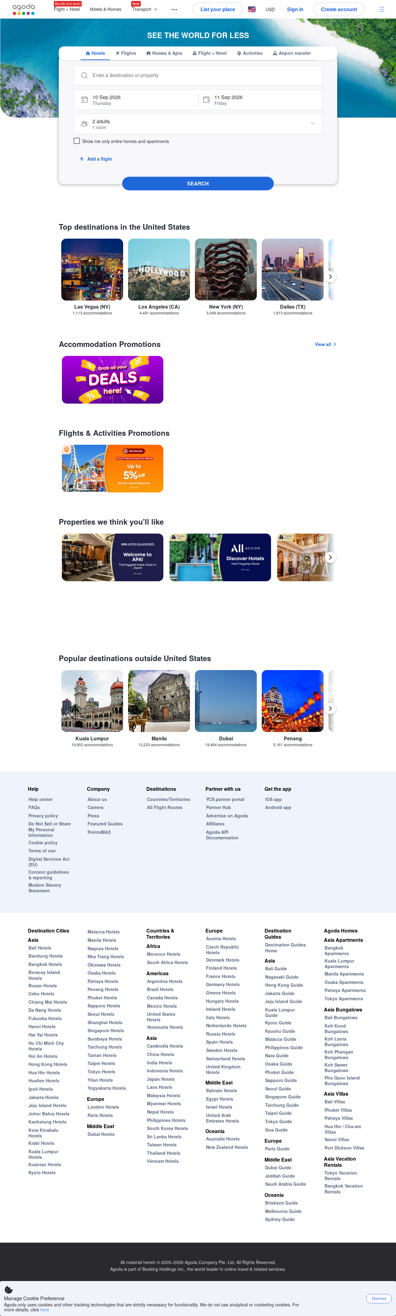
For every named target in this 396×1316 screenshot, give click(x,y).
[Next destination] (330, 276)
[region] (198, 279)
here (44, 1309)
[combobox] (204, 75)
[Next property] (330, 557)
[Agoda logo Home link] (24, 9)
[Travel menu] (171, 9)
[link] (112, 380)
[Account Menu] (382, 9)
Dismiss (379, 1298)
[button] (146, 9)
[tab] (95, 53)
